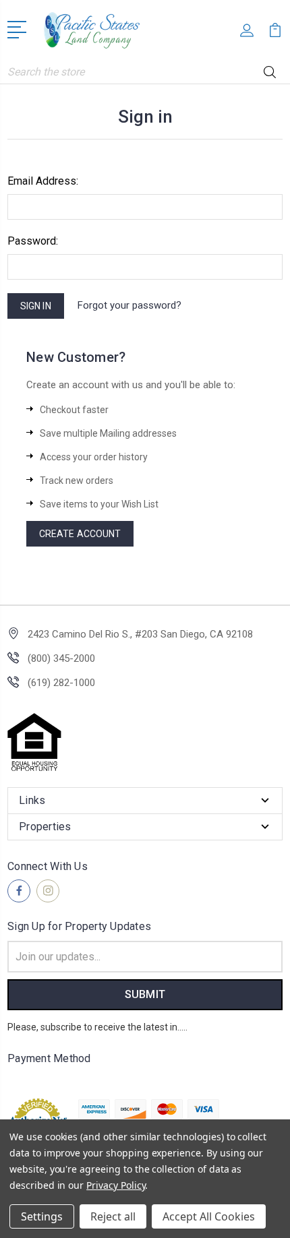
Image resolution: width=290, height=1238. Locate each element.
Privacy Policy (115, 1185)
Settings (42, 1216)
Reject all (113, 1216)
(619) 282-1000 (61, 683)
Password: (32, 241)
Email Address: (42, 181)
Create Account (80, 533)
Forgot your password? (129, 305)
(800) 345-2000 (61, 658)
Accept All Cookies (209, 1216)
